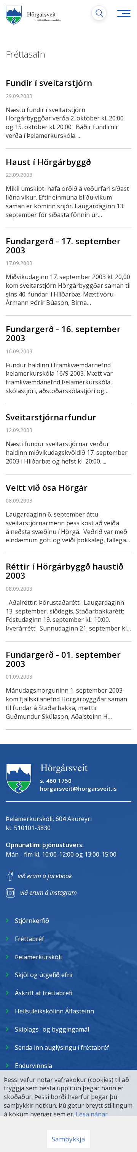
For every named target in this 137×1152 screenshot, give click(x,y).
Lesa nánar (92, 1114)
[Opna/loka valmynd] (123, 13)
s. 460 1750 (56, 780)
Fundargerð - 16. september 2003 (63, 333)
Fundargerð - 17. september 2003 (63, 245)
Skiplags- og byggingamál (52, 1029)
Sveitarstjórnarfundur (51, 417)
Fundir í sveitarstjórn (49, 82)
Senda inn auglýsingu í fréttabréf (62, 1047)
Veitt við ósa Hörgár (47, 487)
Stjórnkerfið (32, 920)
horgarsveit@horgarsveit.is (78, 788)
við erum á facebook (45, 876)
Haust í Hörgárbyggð (48, 161)
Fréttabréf (29, 939)
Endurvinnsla (33, 1065)
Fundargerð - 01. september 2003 (63, 659)
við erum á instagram (48, 892)
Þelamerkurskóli (38, 957)
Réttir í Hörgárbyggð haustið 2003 (64, 570)
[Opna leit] (99, 12)
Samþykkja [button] (68, 1139)
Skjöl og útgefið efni (43, 975)
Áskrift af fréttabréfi (43, 993)
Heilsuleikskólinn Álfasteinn (54, 1011)
